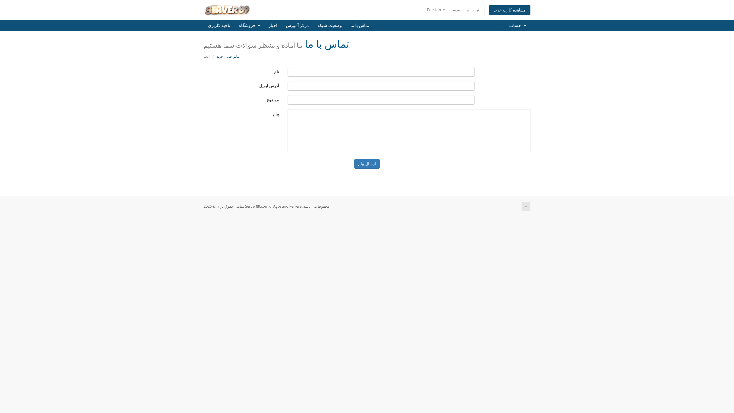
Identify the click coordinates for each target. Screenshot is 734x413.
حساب (516, 25)
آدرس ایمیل (269, 85)
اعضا (207, 56)
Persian (434, 9)
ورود (456, 9)
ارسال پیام (367, 163)
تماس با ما (359, 25)
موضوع (273, 99)
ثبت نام (473, 9)
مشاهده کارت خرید (510, 10)
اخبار (273, 25)
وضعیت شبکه (329, 25)
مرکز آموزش (297, 25)
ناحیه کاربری (219, 25)
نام (276, 71)
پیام (276, 113)
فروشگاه (248, 25)
